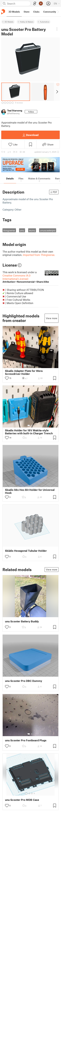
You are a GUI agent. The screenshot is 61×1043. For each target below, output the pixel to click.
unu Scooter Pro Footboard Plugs (25, 740)
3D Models (9, 22)
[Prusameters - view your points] (41, 3)
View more (51, 318)
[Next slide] (57, 92)
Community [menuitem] (49, 11)
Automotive (44, 22)
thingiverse (9, 230)
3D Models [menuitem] (14, 11)
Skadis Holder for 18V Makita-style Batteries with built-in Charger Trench (29, 432)
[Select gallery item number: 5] (35, 365)
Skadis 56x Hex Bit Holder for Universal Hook (30, 491)
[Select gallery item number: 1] (25, 365)
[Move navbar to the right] (58, 11)
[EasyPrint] (34, 3)
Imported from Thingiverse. (39, 254)
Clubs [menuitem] (36, 11)
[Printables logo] (3, 11)
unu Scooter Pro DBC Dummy (23, 680)
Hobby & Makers (26, 22)
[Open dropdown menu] (57, 29)
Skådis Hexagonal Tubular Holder (26, 550)
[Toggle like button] (7, 378)
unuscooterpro (47, 230)
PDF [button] (55, 192)
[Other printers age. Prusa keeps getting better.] (30, 164)
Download (32, 134)
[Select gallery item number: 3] (30, 365)
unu (22, 230)
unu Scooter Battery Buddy (22, 621)
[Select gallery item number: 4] (33, 365)
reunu (32, 230)
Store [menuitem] (26, 11)
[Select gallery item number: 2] (28, 365)
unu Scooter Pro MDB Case (22, 799)
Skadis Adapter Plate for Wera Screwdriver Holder (24, 372)
